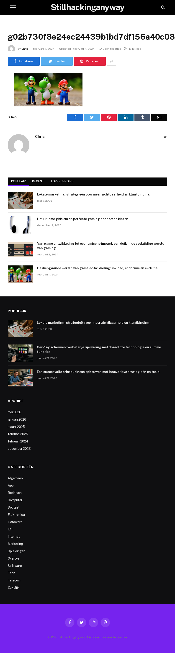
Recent (38, 181)
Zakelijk (14, 587)
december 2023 (19, 448)
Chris (24, 48)
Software (15, 566)
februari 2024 (18, 441)
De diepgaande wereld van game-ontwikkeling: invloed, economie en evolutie (97, 268)
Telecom (14, 580)
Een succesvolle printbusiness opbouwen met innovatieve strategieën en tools (98, 372)
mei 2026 (14, 412)
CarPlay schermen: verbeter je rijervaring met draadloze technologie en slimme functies (99, 349)
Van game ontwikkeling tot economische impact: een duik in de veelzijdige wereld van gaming (100, 246)
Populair (18, 181)
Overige (13, 558)
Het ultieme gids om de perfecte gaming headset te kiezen (82, 219)
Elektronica (16, 515)
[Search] (162, 7)
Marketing (15, 544)
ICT (10, 529)
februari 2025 (18, 434)
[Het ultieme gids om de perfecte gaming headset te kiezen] (20, 225)
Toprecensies (62, 181)
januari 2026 (17, 419)
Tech (11, 573)
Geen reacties (112, 48)
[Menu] (13, 7)
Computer (15, 500)
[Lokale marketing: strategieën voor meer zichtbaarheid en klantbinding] (20, 200)
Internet (14, 536)
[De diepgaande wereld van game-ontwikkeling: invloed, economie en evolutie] (20, 274)
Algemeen (15, 478)
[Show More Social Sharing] (111, 61)
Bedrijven (15, 493)
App (11, 485)
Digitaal (13, 507)
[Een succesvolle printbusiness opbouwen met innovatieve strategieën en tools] (20, 377)
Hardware (15, 522)
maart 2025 (16, 427)
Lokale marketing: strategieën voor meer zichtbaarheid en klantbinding (93, 194)
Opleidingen (16, 551)
